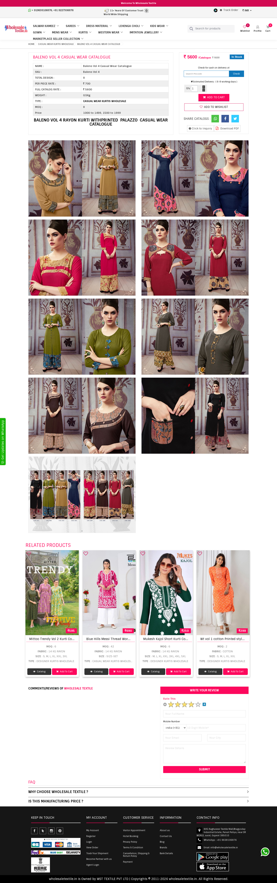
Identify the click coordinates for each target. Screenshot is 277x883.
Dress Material (97, 26)
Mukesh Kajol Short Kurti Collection (170, 639)
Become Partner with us (99, 859)
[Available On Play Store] (215, 10)
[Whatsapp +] (215, 118)
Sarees (71, 26)
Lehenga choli (129, 26)
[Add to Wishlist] (29, 553)
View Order (92, 847)
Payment (128, 861)
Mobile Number (171, 721)
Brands (163, 847)
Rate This (169, 698)
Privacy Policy (130, 841)
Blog (162, 841)
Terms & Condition (133, 847)
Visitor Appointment (134, 830)
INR (247, 10)
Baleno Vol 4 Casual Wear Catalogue (98, 44)
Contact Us (166, 836)
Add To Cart (66, 671)
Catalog (40, 671)
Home (31, 44)
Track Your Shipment (97, 853)
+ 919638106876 (42, 10)
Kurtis (83, 32)
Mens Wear (60, 32)
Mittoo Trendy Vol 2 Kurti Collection (56, 639)
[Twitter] (235, 118)
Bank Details (166, 853)
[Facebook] (225, 118)
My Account (92, 830)
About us (165, 830)
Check (236, 73)
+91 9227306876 (63, 10)
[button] (258, 29)
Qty (188, 88)
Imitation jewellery (144, 32)
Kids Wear (157, 26)
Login (89, 841)
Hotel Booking (130, 836)
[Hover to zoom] (81, 178)
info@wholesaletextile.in (224, 847)
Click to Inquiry (201, 128)
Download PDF (229, 128)
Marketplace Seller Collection (56, 39)
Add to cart (215, 97)
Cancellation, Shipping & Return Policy (136, 855)
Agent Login (92, 864)
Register (91, 836)
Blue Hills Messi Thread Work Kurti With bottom (122, 639)
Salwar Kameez (44, 26)
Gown (37, 32)
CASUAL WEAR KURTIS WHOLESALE (56, 44)
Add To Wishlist (215, 107)
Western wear (108, 32)
